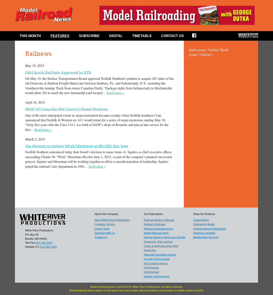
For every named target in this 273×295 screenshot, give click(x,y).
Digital (116, 36)
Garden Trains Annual (156, 276)
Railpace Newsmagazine (158, 228)
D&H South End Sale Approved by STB (58, 72)
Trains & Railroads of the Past (161, 246)
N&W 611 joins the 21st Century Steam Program (66, 109)
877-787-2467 (44, 242)
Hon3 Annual (151, 272)
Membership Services (205, 237)
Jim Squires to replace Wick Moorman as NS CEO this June (76, 146)
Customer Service (104, 224)
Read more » (115, 92)
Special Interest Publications (209, 228)
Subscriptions (201, 220)
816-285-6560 (48, 246)
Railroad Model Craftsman (159, 220)
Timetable (142, 36)
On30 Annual (151, 267)
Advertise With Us (104, 233)
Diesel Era (150, 250)
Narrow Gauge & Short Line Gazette (164, 237)
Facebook (197, 36)
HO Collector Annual (155, 263)
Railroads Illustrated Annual (160, 254)
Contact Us (172, 36)
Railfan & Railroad (154, 224)
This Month (30, 36)
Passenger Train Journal (158, 241)
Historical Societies (204, 233)
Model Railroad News (156, 233)
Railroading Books (204, 224)
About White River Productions (112, 220)
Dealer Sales (102, 228)
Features (60, 36)
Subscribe (89, 36)
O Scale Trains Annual (157, 259)
